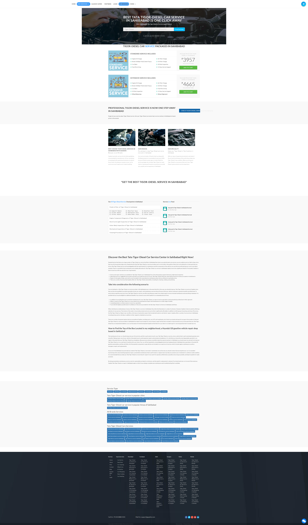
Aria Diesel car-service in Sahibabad (115, 431)
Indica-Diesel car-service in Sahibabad (151, 429)
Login (111, 477)
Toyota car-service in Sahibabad (161, 414)
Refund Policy (195, 524)
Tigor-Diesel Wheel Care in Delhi (160, 478)
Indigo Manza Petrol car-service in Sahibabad (155, 433)
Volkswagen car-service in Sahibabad (162, 417)
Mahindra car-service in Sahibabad (177, 414)
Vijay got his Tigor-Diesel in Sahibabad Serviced (180, 214)
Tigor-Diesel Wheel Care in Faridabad (144, 478)
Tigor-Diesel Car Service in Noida (183, 461)
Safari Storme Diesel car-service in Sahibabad (117, 436)
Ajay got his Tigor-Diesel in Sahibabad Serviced (179, 207)
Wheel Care (120, 467)
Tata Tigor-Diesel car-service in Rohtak (171, 398)
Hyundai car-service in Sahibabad (130, 414)
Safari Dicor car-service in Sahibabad (115, 429)
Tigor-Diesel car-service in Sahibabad (150, 438)
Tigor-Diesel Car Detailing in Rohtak (195, 501)
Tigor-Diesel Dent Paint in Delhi (159, 467)
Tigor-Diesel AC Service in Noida (183, 484)
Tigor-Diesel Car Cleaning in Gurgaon (171, 473)
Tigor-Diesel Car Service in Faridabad (144, 461)
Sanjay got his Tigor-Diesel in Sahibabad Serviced (180, 222)
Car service (110, 391)
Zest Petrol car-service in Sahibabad (170, 436)
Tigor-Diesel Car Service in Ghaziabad (132, 461)
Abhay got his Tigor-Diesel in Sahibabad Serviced (180, 229)
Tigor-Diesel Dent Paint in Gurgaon (171, 467)
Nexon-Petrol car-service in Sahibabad (183, 438)
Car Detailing (164, 391)
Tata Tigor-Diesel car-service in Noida (189, 398)
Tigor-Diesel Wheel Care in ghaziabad (132, 478)
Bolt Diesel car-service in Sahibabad (132, 431)
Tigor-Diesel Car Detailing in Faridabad (144, 501)
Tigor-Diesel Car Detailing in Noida (183, 501)
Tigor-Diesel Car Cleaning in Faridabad (144, 473)
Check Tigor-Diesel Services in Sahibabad (190, 110)
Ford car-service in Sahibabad (114, 417)
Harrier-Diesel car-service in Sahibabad (116, 441)
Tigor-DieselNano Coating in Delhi (159, 497)
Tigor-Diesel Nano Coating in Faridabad (144, 496)
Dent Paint (117, 391)
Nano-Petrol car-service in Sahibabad (133, 429)
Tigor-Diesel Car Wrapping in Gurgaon (171, 490)
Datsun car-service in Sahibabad (114, 419)
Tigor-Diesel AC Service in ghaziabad (132, 484)
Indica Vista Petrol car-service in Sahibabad (117, 433)
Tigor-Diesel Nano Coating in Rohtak (195, 496)
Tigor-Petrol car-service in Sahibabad (133, 438)
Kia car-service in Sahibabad (181, 422)
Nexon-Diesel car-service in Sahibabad (152, 441)
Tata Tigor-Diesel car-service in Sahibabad (136, 401)
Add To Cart (188, 67)
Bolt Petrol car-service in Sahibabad (149, 431)
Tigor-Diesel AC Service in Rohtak (195, 484)
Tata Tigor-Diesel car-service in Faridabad (152, 398)
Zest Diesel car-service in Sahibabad (153, 436)
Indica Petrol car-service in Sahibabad (166, 431)
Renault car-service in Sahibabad (146, 417)
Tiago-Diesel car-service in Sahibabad (187, 436)
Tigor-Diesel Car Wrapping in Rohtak (195, 490)
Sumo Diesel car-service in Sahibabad (136, 436)
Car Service (120, 460)
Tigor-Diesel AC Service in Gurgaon (171, 484)
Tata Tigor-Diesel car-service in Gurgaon (133, 398)
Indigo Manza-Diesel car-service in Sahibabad (170, 429)
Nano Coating (156, 391)
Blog (111, 469)
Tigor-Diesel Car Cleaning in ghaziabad (132, 473)
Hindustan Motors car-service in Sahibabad (149, 422)
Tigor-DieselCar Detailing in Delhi (159, 504)
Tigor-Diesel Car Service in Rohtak (195, 461)
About (111, 462)
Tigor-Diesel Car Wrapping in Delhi (160, 490)
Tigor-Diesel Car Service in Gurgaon (171, 461)
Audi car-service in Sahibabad (161, 419)
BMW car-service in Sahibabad (175, 419)
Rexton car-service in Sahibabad (166, 422)
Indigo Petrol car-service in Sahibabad (174, 433)
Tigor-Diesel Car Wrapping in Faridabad (144, 490)
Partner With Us (111, 473)
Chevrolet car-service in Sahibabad (129, 417)
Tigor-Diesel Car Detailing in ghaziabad (132, 501)
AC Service (141, 391)
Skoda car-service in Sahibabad (129, 419)
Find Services (179, 29)
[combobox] (137, 29)
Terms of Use (179, 524)
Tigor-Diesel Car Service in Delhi (159, 461)
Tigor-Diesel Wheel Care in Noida (183, 478)
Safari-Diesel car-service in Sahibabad (189, 429)
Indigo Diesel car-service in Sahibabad (136, 433)
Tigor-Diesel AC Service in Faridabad (144, 484)
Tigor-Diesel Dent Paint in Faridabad (144, 467)
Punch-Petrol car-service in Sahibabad (170, 441)
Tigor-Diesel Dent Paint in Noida (183, 467)
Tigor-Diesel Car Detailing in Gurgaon (171, 501)
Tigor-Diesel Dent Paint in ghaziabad (132, 467)
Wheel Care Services (132, 391)
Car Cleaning (123, 391)
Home (111, 460)
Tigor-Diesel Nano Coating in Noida (183, 496)
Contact (112, 467)
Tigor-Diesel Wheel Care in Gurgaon (171, 478)
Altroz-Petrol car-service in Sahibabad (134, 441)
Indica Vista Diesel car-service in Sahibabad (185, 431)
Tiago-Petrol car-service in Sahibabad (116, 438)
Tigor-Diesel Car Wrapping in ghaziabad (132, 490)
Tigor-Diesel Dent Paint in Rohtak (195, 467)
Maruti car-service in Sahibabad (114, 414)
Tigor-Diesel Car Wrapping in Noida (183, 490)
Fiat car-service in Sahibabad (190, 419)
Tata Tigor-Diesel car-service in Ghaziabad (117, 401)
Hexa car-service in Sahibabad (166, 438)
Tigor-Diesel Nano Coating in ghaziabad (132, 496)
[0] (303, 3)
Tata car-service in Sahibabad (192, 414)
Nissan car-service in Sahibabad (178, 417)
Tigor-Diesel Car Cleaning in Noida (183, 473)
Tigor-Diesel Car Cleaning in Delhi (159, 473)
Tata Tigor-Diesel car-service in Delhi (115, 398)
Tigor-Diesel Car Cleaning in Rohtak (195, 473)
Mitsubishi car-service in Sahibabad (145, 419)
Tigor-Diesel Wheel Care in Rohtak (195, 478)
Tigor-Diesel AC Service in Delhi (159, 484)
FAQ (111, 464)
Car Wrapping (148, 391)
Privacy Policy (187, 524)
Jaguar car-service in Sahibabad (131, 422)
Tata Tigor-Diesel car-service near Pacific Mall (117, 407)
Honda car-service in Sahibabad (145, 414)
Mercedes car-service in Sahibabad (115, 422)
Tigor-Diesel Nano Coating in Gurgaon (171, 496)
